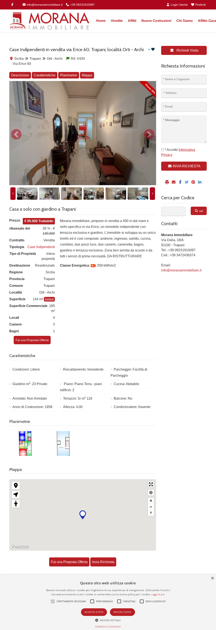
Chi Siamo (184, 21)
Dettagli (49, 299)
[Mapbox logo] (20, 547)
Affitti (132, 21)
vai (200, 211)
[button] (53, 601)
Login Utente (179, 4)
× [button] (212, 578)
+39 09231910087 (82, 4)
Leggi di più (158, 594)
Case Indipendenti (41, 247)
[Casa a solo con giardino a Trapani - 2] (63, 443)
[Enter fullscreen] (151, 484)
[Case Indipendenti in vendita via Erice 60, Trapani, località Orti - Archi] (82, 133)
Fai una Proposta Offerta (32, 340)
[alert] (108, 602)
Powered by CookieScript (108, 626)
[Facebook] (12, 4)
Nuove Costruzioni (156, 21)
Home (101, 21)
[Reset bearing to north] (151, 513)
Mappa (87, 75)
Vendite (117, 21)
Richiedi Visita (187, 50)
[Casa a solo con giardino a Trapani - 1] (25, 443)
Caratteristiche (44, 75)
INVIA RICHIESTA (186, 166)
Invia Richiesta (103, 562)
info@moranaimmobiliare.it (44, 4)
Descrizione (20, 75)
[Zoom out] (151, 507)
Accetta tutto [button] (94, 612)
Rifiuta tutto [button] (122, 612)
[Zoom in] (151, 501)
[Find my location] (151, 492)
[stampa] (167, 182)
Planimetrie (68, 75)
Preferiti (200, 4)
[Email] (174, 182)
